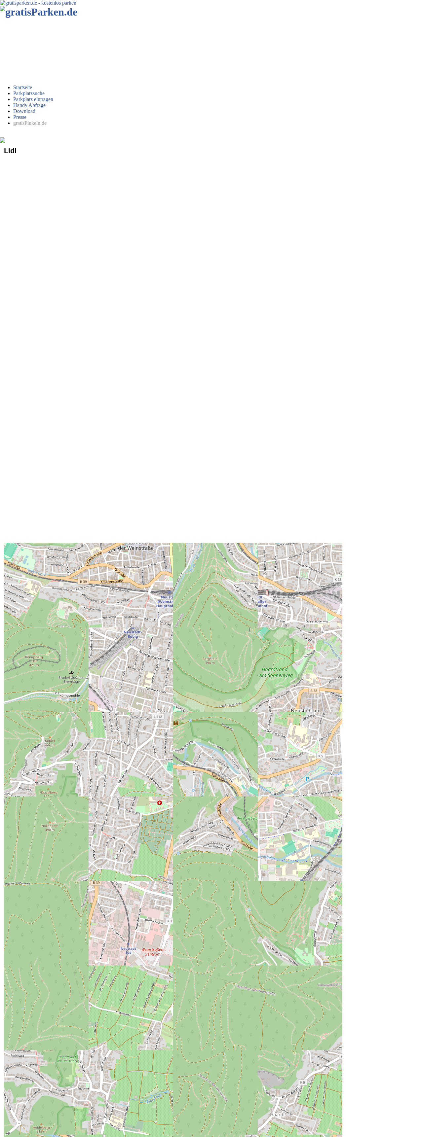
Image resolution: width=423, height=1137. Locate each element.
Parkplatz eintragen (33, 99)
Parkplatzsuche (29, 93)
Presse (19, 117)
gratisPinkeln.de (30, 123)
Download (24, 111)
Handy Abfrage (29, 105)
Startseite (22, 87)
